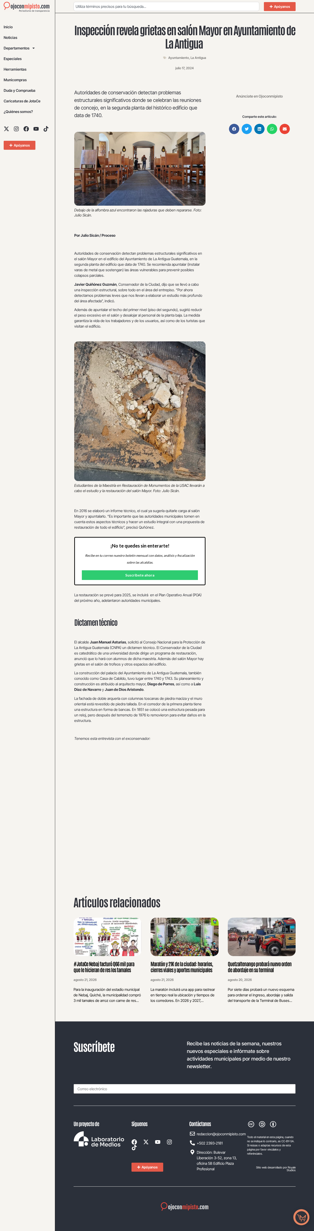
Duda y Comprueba (19, 90)
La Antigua (198, 58)
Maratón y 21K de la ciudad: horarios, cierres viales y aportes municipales (182, 966)
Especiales (13, 58)
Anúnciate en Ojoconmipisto (259, 96)
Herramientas (15, 69)
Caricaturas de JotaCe (22, 101)
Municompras (15, 80)
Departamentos (16, 48)
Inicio (8, 27)
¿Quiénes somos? (18, 111)
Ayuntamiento (178, 58)
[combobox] (166, 6)
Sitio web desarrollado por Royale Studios (276, 1169)
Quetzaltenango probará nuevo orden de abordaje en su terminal (259, 966)
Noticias (10, 37)
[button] (234, 129)
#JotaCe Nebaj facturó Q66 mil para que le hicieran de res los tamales (104, 966)
